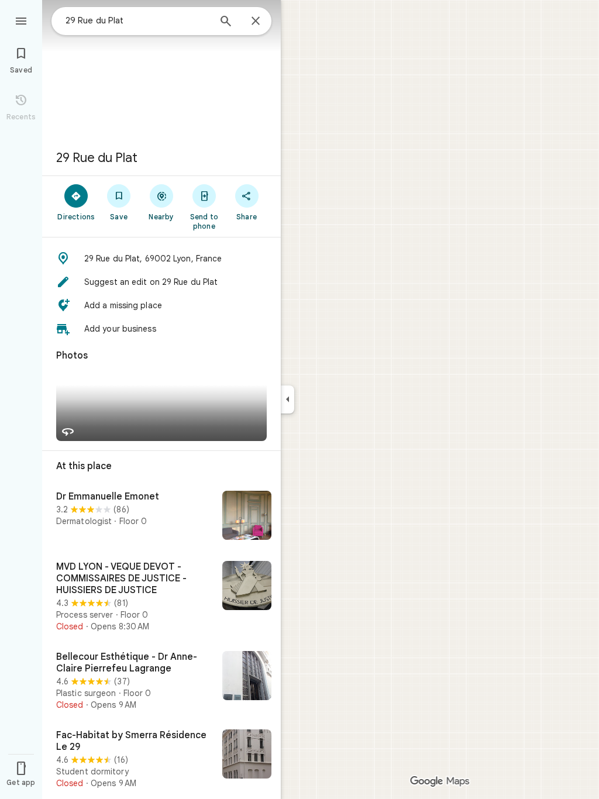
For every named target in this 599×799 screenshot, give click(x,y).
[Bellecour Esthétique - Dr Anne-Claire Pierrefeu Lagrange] (161, 681)
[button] (161, 258)
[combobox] (137, 20)
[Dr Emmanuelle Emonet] (161, 516)
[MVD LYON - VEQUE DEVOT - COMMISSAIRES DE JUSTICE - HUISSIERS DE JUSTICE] (161, 597)
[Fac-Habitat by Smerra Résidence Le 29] (161, 759)
